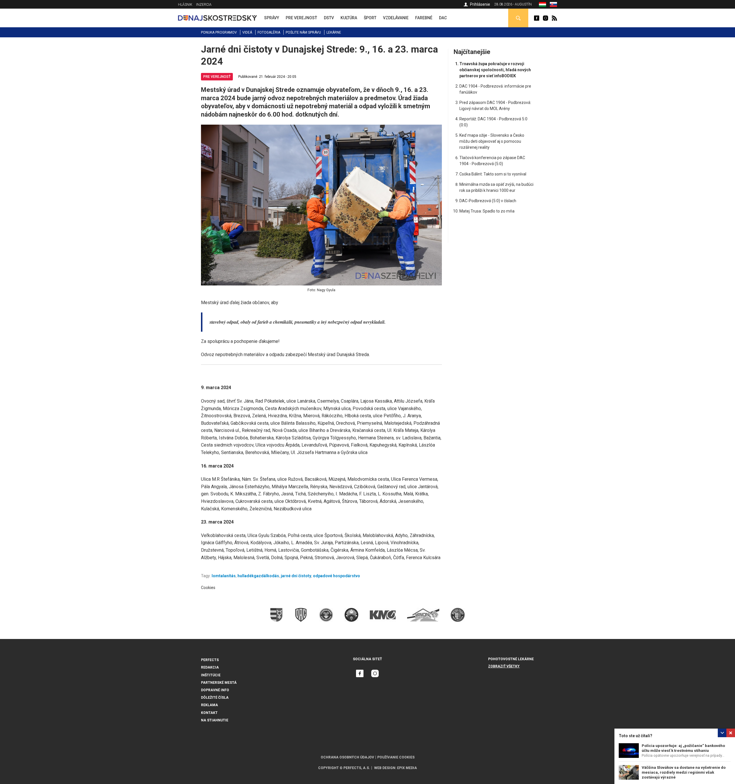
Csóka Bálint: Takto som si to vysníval (492, 174)
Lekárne (333, 32)
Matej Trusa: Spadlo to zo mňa (486, 211)
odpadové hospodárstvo (336, 575)
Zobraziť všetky (504, 666)
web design (384, 768)
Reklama (209, 705)
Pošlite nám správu (303, 32)
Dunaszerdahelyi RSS (554, 18)
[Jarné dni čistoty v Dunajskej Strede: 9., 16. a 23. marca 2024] (553, 5)
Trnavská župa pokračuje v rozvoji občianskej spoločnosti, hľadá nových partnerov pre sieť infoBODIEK (495, 69)
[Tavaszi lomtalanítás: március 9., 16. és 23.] (542, 5)
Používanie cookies (396, 757)
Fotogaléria (269, 32)
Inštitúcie (210, 675)
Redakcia (210, 667)
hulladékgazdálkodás (258, 575)
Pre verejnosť (217, 77)
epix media (407, 768)
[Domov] (217, 18)
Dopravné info (215, 690)
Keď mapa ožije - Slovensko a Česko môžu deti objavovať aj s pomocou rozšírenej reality (491, 141)
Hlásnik (185, 5)
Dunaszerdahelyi (536, 18)
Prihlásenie (480, 4)
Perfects (210, 660)
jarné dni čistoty (296, 575)
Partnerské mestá (219, 683)
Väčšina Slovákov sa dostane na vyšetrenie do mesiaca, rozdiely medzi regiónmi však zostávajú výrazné (684, 772)
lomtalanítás (224, 575)
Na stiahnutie (214, 720)
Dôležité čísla (215, 698)
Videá (247, 32)
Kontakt (209, 713)
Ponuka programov (219, 32)
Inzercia (204, 5)
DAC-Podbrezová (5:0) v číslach (487, 200)
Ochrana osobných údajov (347, 757)
